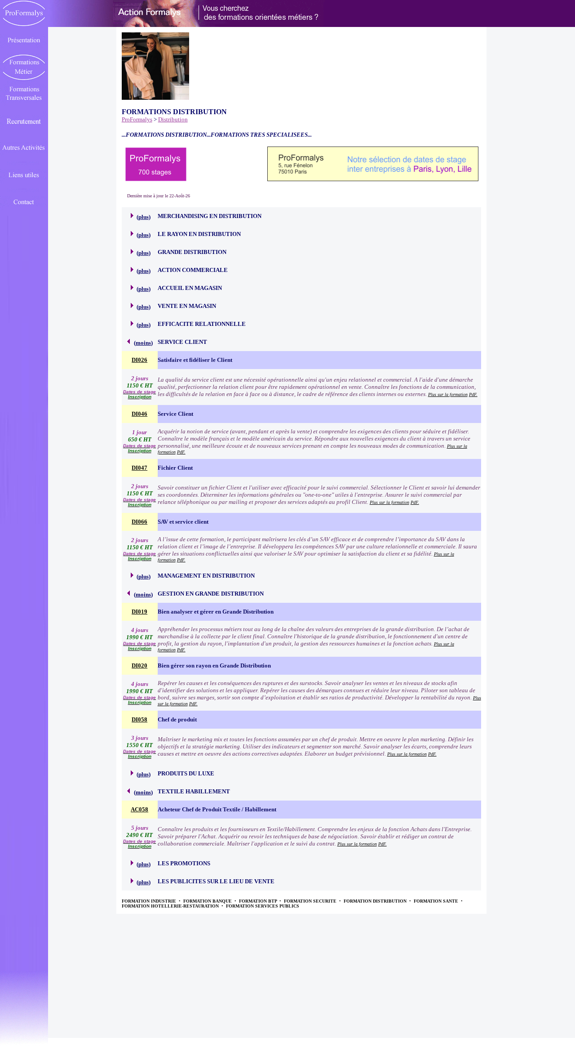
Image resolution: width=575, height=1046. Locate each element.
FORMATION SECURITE (311, 901)
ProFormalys (137, 119)
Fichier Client (175, 467)
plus (143, 217)
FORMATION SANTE (437, 901)
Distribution (173, 119)
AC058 (139, 809)
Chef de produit (177, 719)
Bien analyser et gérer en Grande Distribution (216, 611)
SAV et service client (183, 521)
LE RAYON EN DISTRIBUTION (199, 234)
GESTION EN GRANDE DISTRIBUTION (211, 593)
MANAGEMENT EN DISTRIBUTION (206, 575)
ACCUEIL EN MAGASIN (190, 288)
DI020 (139, 665)
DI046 (139, 413)
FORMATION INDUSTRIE (149, 901)
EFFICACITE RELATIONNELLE (202, 323)
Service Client (175, 413)
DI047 (139, 467)
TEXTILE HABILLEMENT (194, 791)
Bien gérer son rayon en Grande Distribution (214, 665)
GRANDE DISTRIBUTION (192, 252)
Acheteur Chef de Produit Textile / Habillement (217, 809)
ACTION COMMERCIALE (193, 270)
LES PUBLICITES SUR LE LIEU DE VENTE (216, 881)
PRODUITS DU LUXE (186, 773)
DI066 (139, 521)
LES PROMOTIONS (184, 863)
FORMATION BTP (258, 901)
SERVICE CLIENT (182, 341)
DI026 (139, 359)
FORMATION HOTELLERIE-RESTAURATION (171, 906)
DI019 (139, 611)
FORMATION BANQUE (208, 901)
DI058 (139, 719)
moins (143, 342)
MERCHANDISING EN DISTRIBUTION (209, 216)
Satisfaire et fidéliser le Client (195, 359)
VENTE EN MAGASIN (187, 306)
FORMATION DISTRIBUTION (376, 901)
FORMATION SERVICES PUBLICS (262, 906)
